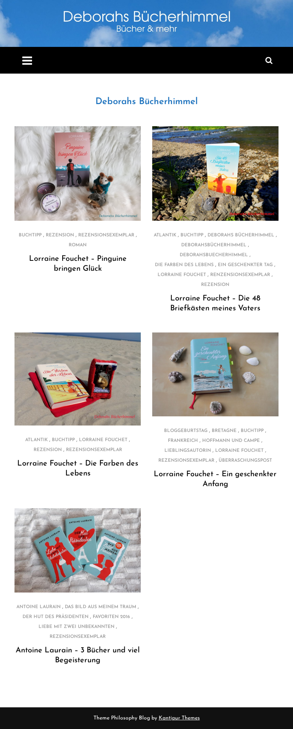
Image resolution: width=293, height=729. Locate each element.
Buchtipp (30, 235)
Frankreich (183, 440)
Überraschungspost (245, 460)
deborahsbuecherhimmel (214, 255)
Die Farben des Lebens (184, 265)
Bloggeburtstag (186, 431)
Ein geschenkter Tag (245, 265)
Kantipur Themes (179, 718)
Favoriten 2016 (111, 617)
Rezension (60, 235)
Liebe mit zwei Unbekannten (76, 627)
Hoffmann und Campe (231, 440)
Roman (78, 245)
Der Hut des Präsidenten (56, 617)
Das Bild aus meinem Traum (100, 607)
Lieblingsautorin (187, 450)
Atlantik (165, 235)
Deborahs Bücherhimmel (146, 101)
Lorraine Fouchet (182, 275)
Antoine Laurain (38, 607)
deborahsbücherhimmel (213, 245)
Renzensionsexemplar (240, 275)
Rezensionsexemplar (106, 235)
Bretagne (224, 431)
